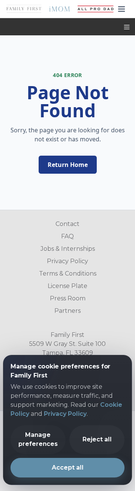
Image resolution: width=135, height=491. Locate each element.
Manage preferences (38, 440)
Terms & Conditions (67, 273)
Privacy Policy (67, 261)
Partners (67, 310)
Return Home (68, 165)
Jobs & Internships (67, 248)
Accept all (68, 467)
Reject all (97, 439)
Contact (68, 223)
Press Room (68, 298)
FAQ (67, 236)
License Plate (67, 285)
